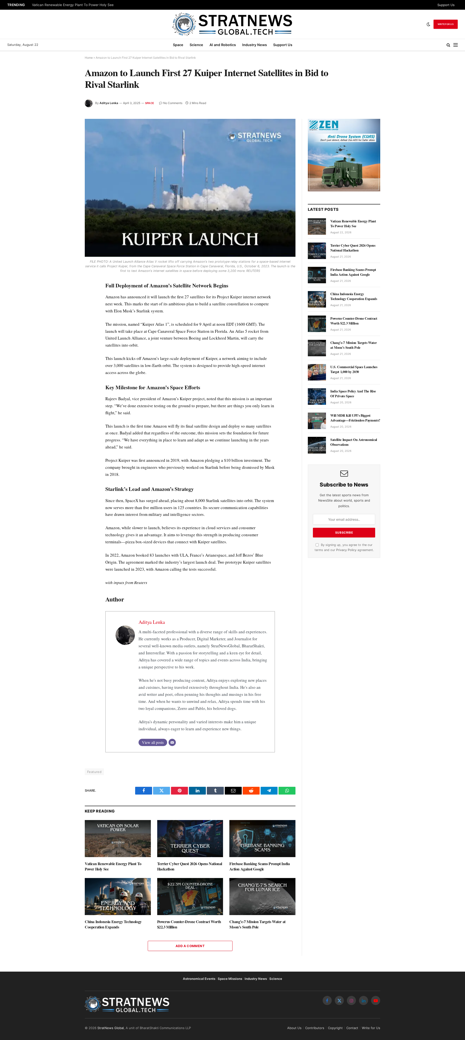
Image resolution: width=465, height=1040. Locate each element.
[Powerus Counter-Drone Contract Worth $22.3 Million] (190, 896)
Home (89, 57)
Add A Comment (190, 946)
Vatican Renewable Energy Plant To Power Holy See (73, 5)
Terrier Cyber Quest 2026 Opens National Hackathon (189, 866)
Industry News (254, 45)
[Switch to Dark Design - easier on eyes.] (428, 24)
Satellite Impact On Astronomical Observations (353, 442)
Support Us (446, 5)
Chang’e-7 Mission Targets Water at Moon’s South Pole (257, 924)
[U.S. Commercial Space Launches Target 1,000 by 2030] (317, 372)
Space (178, 45)
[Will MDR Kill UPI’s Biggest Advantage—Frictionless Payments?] (317, 421)
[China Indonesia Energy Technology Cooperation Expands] (118, 896)
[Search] (448, 45)
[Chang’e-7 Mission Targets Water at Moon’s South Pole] (262, 896)
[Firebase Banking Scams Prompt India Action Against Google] (262, 838)
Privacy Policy (346, 550)
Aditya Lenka (109, 103)
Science (196, 45)
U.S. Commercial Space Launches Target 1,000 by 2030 (353, 369)
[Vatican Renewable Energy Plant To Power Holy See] (118, 838)
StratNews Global (110, 1028)
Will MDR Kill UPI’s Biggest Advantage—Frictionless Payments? (355, 418)
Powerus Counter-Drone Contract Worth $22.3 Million (189, 924)
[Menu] (455, 45)
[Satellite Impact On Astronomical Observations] (317, 445)
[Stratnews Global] (232, 24)
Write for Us (446, 24)
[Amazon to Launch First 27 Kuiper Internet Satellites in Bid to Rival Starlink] (190, 188)
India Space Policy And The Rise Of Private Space (353, 393)
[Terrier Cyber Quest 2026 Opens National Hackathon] (190, 838)
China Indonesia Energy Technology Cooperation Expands (113, 924)
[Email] (172, 742)
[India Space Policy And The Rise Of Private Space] (317, 396)
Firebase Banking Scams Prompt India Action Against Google (259, 866)
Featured (94, 772)
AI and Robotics (222, 45)
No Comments (172, 103)
